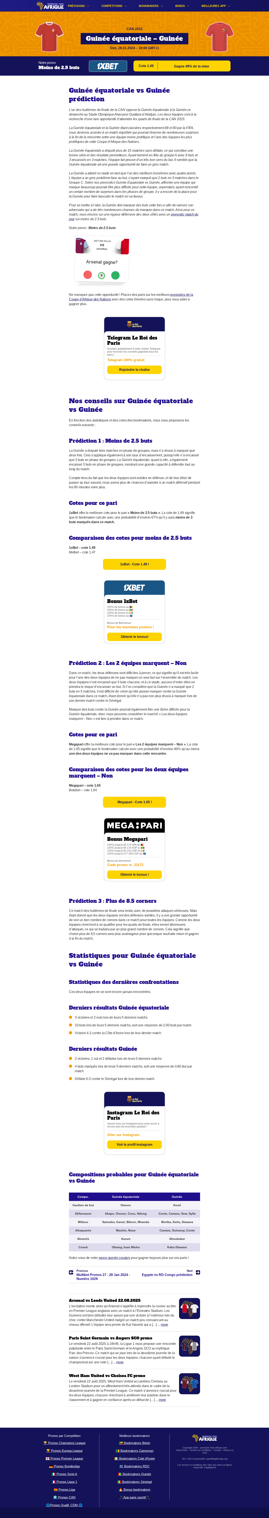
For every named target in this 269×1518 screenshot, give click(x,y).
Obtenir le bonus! (134, 637)
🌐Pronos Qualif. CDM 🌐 (64, 1505)
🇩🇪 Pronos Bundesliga (64, 1466)
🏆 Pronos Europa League (64, 1450)
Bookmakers (149, 6)
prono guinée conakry (114, 1258)
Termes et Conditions (200, 1450)
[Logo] (50, 5)
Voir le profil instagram (134, 1144)
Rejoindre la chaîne (134, 369)
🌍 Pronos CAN (64, 1497)
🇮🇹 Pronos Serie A (64, 1474)
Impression (181, 1450)
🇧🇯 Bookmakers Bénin (134, 1443)
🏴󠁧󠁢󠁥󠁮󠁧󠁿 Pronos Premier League (64, 1458)
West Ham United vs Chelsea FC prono (107, 1375)
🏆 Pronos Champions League (64, 1443)
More (164, 1324)
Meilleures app (214, 6)
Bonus (180, 6)
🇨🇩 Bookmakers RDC (134, 1466)
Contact (217, 1450)
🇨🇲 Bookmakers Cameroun (134, 1450)
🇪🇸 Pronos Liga (64, 1489)
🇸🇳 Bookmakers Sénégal (134, 1482)
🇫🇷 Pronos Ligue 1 (64, 1482)
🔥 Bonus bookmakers (134, 1489)
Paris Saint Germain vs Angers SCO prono (110, 1338)
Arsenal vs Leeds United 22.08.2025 (105, 1300)
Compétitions (112, 6)
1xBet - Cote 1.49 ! (134, 564)
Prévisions (76, 6)
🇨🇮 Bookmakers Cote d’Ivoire (134, 1458)
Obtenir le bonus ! (134, 874)
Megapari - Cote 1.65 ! (134, 802)
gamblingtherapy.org (217, 1458)
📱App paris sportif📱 (134, 1497)
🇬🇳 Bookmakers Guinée (134, 1474)
